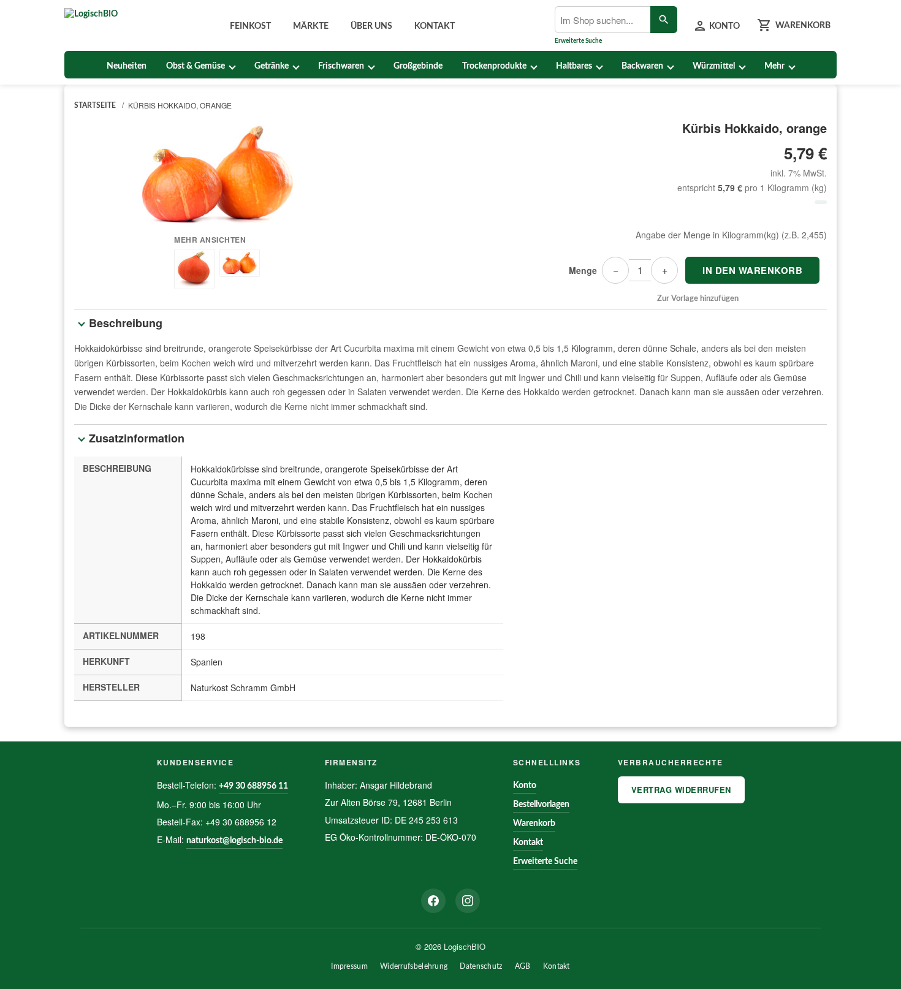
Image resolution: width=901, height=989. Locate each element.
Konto (524, 785)
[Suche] (663, 19)
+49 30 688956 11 (253, 786)
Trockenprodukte (494, 66)
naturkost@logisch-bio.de (234, 840)
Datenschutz (481, 966)
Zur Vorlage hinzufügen (698, 299)
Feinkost (250, 26)
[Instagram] (467, 901)
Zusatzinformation (136, 438)
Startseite (95, 105)
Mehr (774, 66)
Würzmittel (714, 66)
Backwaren (642, 66)
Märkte (311, 26)
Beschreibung (125, 323)
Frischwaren (341, 66)
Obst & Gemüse (195, 66)
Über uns (371, 26)
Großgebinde (418, 66)
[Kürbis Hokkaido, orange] (217, 174)
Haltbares (574, 66)
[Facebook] (433, 901)
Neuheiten (126, 66)
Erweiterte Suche (578, 41)
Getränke (271, 66)
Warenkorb (534, 823)
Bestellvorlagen (541, 804)
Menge (583, 270)
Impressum (349, 966)
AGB (523, 966)
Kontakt (434, 26)
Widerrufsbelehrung (413, 966)
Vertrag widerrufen (681, 789)
